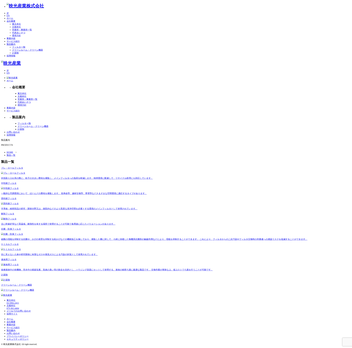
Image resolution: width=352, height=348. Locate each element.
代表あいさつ (18, 32)
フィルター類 (18, 47)
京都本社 (16, 27)
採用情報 (11, 135)
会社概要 (11, 322)
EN (8, 15)
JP (8, 13)
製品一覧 (11, 155)
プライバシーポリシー (18, 336)
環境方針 (16, 35)
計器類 (15, 53)
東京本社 (16, 24)
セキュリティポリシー (18, 339)
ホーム (10, 80)
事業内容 (11, 108)
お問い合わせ (13, 132)
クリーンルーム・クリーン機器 (27, 50)
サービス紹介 (13, 111)
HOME (10, 152)
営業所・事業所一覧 (22, 30)
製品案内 (11, 330)
